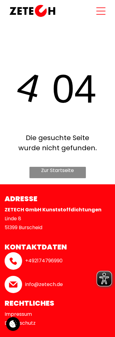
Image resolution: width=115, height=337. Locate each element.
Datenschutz (20, 323)
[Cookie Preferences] (13, 324)
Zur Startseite (57, 170)
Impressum (18, 314)
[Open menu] (100, 11)
